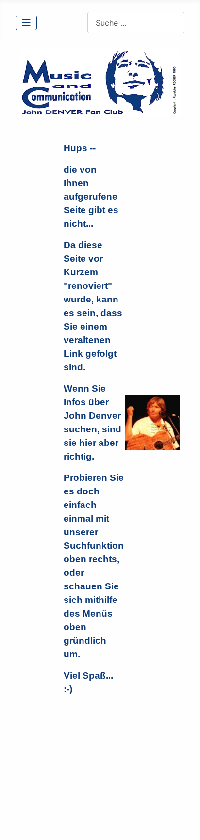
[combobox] (135, 22)
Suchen (74, 23)
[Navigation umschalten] (26, 23)
